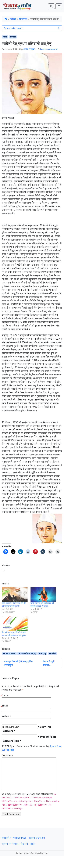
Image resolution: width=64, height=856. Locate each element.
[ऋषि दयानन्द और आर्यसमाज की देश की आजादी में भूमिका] (43, 594)
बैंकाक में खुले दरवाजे (48, 663)
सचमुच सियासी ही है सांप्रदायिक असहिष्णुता (18, 663)
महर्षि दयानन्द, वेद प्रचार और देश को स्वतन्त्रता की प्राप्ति (14, 604)
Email (5, 705)
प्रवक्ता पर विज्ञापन (10, 843)
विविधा (13, 19)
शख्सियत (23, 19)
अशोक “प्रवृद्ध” (29, 49)
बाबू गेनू (43, 653)
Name (5, 695)
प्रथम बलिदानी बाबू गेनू (28, 653)
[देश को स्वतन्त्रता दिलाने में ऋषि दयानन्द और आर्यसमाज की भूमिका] (15, 623)
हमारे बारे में (6, 837)
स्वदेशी (53, 653)
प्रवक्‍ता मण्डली (19, 837)
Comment (7, 755)
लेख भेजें (24, 843)
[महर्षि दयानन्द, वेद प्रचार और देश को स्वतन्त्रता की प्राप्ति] (15, 594)
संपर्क (32, 843)
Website (6, 716)
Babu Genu (10, 653)
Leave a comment (49, 49)
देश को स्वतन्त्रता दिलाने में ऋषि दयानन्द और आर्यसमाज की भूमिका (14, 634)
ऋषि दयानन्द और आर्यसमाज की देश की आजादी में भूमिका (42, 604)
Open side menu (13, 28)
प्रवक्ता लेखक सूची (37, 837)
